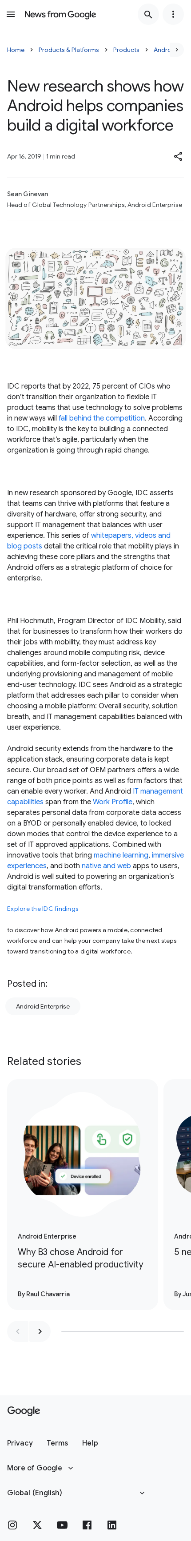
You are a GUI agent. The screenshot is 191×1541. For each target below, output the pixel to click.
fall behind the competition (102, 418)
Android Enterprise (43, 1006)
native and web (106, 866)
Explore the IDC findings (43, 909)
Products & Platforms (69, 50)
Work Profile (112, 802)
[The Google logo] (23, 1411)
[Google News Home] (60, 14)
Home (15, 50)
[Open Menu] (10, 14)
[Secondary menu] (173, 14)
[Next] (177, 50)
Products (126, 50)
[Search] (148, 14)
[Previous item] (17, 1331)
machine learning (121, 855)
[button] (178, 156)
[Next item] (40, 1331)
